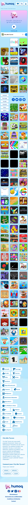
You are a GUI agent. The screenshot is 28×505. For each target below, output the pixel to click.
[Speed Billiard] (14, 107)
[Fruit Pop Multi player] (14, 350)
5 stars (23, 34)
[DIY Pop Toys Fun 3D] (14, 135)
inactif (16, 473)
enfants (6, 470)
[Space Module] (5, 173)
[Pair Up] (5, 313)
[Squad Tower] (5, 126)
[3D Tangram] (14, 210)
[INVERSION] (23, 229)
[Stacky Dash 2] (5, 163)
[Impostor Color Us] (14, 303)
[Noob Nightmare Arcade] (14, 51)
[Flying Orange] (23, 303)
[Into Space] (5, 331)
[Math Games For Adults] (5, 219)
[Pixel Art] (23, 191)
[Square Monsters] (23, 210)
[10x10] (14, 42)
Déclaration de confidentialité (13, 496)
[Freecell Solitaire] (5, 51)
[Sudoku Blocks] (5, 294)
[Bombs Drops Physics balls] (5, 117)
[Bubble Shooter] (5, 210)
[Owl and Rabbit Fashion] (5, 360)
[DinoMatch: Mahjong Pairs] (23, 135)
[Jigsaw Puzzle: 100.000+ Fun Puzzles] (23, 107)
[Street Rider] (14, 322)
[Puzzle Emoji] (5, 145)
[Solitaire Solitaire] (23, 350)
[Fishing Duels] (5, 341)
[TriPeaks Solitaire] (5, 322)
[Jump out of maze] (5, 266)
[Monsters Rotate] (14, 229)
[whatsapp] (20, 100)
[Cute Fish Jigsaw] (23, 331)
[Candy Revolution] (23, 182)
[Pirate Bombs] (23, 275)
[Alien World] (23, 51)
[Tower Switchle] (14, 294)
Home (2, 8)
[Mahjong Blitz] (23, 294)
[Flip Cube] (14, 163)
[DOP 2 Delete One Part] (23, 219)
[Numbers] (14, 360)
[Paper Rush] (23, 145)
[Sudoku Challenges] (14, 331)
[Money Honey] (14, 341)
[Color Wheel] (14, 247)
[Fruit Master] (23, 117)
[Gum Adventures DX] (14, 275)
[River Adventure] (23, 322)
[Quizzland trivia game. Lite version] (14, 201)
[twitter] (16, 100)
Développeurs (14, 494)
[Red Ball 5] (5, 247)
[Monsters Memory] (23, 257)
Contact (13, 501)
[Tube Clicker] (23, 238)
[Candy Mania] (23, 163)
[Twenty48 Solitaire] (5, 201)
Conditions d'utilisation (13, 499)
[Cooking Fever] (5, 303)
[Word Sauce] (23, 89)
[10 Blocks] (14, 238)
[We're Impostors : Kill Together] (5, 79)
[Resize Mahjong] (5, 350)
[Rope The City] (14, 154)
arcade (5, 8)
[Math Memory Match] (5, 70)
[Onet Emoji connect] (23, 201)
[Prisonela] (14, 219)
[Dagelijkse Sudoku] (14, 70)
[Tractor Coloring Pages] (23, 266)
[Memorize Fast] (5, 257)
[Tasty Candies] (23, 247)
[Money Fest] (14, 191)
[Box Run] (14, 313)
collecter (14, 470)
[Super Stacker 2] (5, 275)
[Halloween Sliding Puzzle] (14, 182)
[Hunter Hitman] (23, 173)
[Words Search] (14, 79)
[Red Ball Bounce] (5, 229)
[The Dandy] (23, 154)
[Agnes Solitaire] (5, 238)
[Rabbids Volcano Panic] (5, 135)
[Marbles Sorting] (5, 154)
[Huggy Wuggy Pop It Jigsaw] (5, 89)
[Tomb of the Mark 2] (14, 89)
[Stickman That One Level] (23, 61)
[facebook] (13, 100)
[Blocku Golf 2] (23, 42)
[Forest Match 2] (14, 257)
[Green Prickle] (23, 313)
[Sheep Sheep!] (14, 126)
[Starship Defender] (5, 182)
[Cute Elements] (23, 70)
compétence (7, 473)
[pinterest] (24, 100)
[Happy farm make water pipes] (14, 117)
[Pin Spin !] (23, 285)
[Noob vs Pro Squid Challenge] (23, 360)
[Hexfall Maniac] (23, 79)
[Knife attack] (5, 285)
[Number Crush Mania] (14, 173)
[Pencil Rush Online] (14, 145)
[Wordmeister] (14, 61)
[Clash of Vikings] (23, 126)
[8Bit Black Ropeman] (14, 266)
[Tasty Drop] (14, 285)
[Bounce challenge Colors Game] (5, 191)
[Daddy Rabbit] (5, 61)
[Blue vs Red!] (23, 341)
